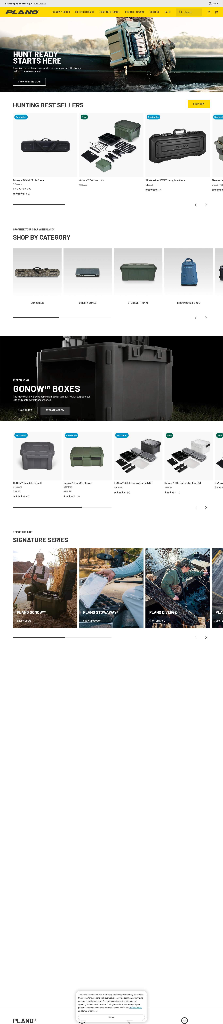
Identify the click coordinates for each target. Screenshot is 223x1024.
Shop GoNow (25, 410)
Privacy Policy (135, 1007)
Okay (111, 1017)
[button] (195, 205)
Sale (167, 12)
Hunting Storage (110, 12)
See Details (144, 3)
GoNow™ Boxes (61, 12)
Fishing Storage (84, 12)
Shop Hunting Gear (29, 82)
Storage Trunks (135, 12)
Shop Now (199, 104)
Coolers (154, 12)
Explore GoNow (55, 410)
